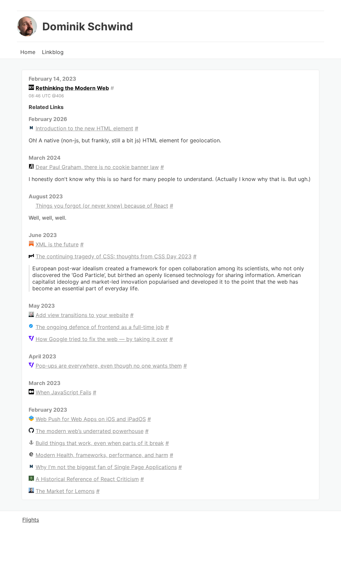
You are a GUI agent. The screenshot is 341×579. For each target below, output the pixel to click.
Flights (30, 519)
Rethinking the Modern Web (72, 88)
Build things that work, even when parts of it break (100, 443)
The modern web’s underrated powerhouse (90, 431)
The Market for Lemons (65, 491)
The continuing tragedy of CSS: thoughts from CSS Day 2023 (113, 256)
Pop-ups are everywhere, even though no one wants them (109, 365)
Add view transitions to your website (82, 315)
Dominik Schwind (87, 26)
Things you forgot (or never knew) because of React (102, 205)
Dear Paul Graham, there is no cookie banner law (97, 167)
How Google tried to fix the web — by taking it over (102, 339)
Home (27, 52)
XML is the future (57, 244)
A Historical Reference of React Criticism (87, 479)
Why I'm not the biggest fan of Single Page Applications (106, 467)
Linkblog (53, 52)
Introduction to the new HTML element (84, 128)
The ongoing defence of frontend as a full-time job (100, 327)
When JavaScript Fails (63, 392)
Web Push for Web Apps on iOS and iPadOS (91, 419)
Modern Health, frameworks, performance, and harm (102, 455)
